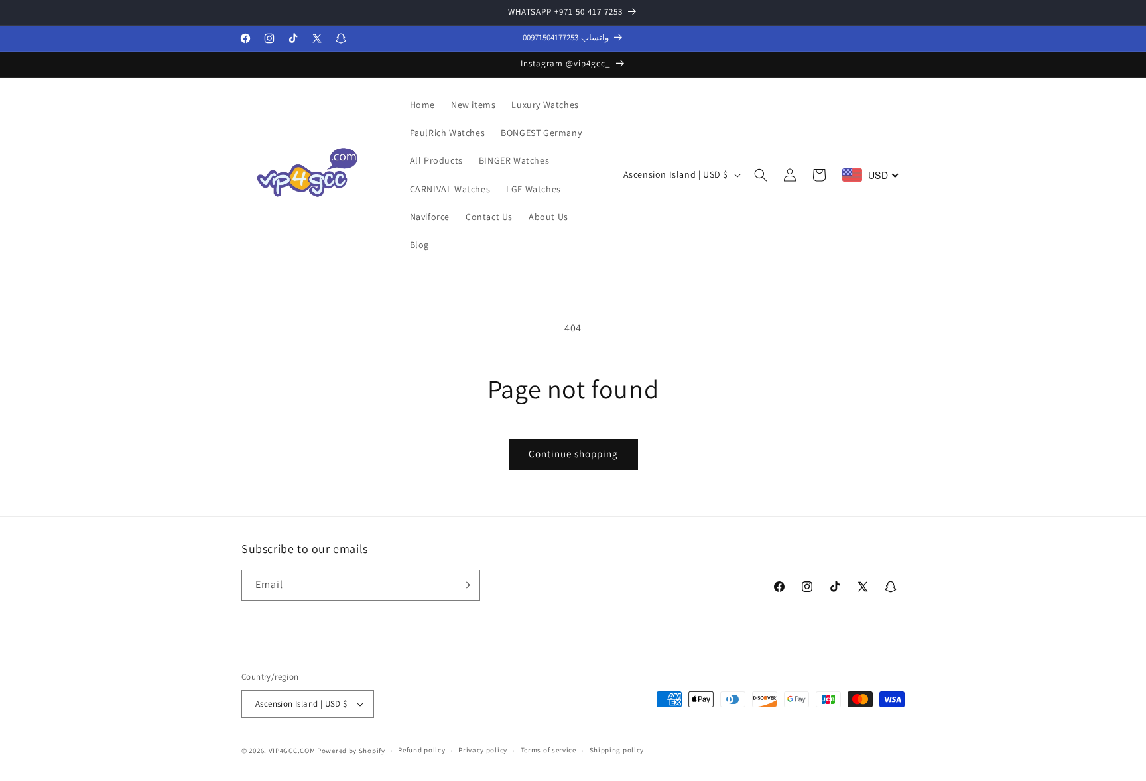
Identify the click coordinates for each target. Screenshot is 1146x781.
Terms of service (548, 750)
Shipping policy (617, 750)
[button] (760, 175)
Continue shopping (573, 454)
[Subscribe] (464, 585)
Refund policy (421, 750)
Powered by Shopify (351, 750)
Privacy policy (482, 750)
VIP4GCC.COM (292, 750)
